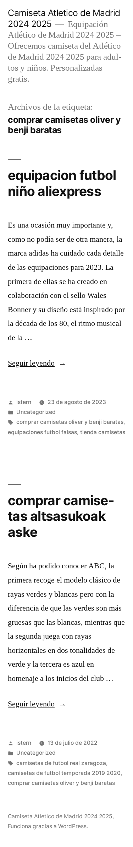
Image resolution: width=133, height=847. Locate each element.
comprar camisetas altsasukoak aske (61, 516)
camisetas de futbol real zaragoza (61, 763)
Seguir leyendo (37, 363)
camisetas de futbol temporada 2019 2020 (64, 773)
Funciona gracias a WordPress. (48, 826)
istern (23, 402)
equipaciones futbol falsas (42, 432)
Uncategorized (36, 412)
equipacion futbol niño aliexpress (62, 183)
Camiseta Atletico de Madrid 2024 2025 (60, 816)
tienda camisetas (102, 432)
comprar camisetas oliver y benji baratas (69, 422)
